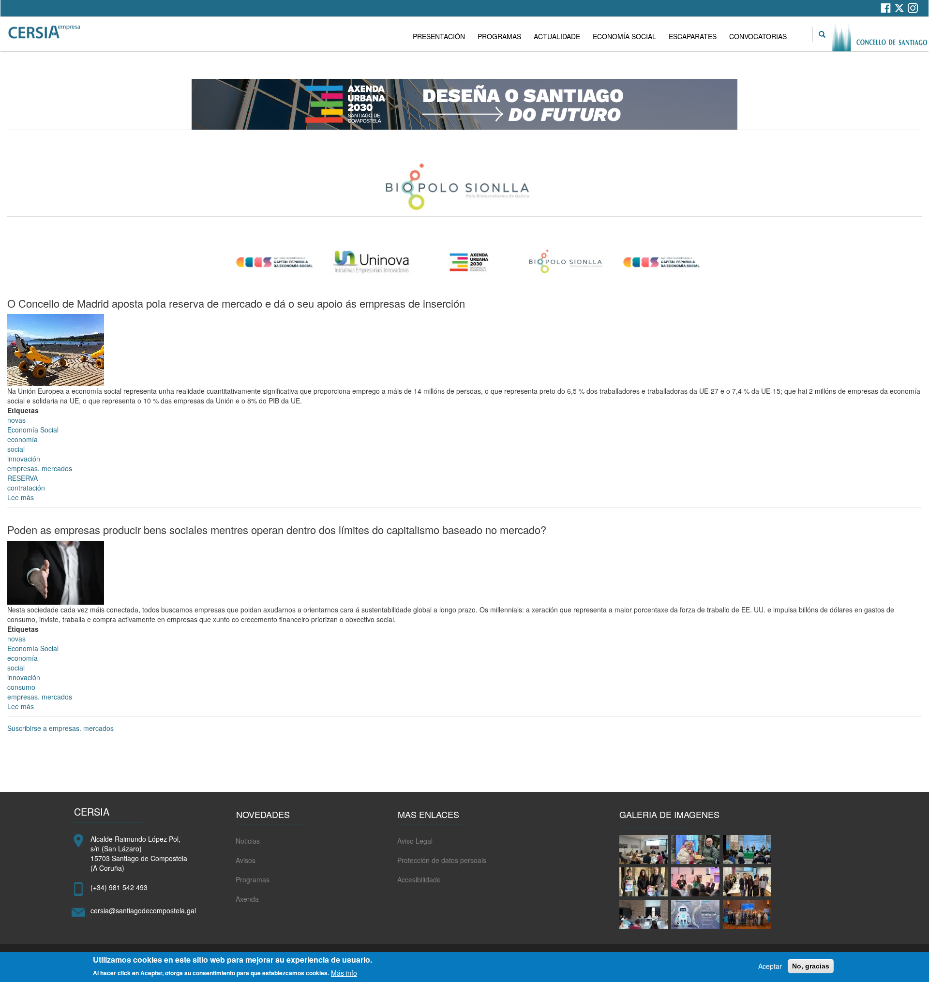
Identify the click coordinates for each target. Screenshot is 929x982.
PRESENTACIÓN (439, 36)
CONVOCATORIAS (758, 36)
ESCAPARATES (693, 36)
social (16, 449)
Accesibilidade (419, 879)
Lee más (20, 497)
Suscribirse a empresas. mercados (60, 728)
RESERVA (22, 478)
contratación (26, 487)
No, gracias (810, 966)
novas (16, 420)
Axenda (247, 899)
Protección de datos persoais (441, 860)
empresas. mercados (39, 468)
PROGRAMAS (499, 36)
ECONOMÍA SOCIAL (624, 36)
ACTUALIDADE (557, 36)
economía (22, 439)
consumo (21, 687)
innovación (23, 458)
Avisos (245, 860)
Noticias (248, 841)
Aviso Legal (415, 841)
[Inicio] (45, 32)
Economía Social (33, 429)
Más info (344, 972)
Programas (253, 879)
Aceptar (770, 966)
